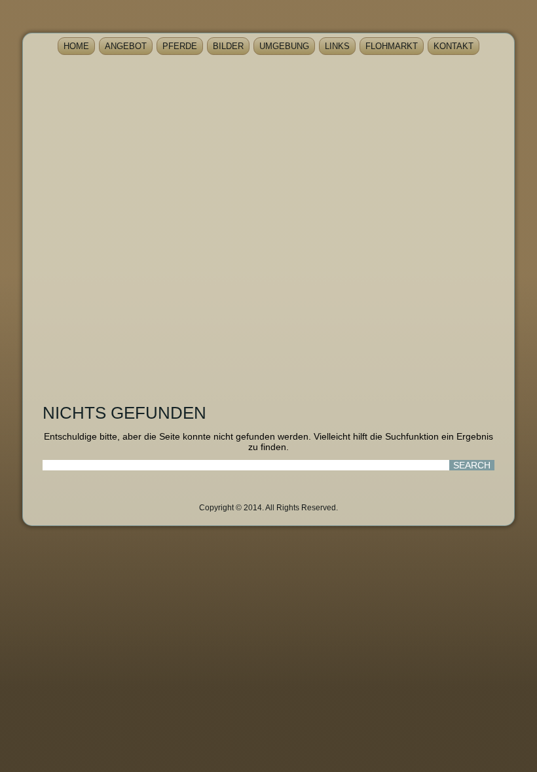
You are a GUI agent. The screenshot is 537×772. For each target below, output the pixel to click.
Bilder (228, 46)
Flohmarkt (391, 46)
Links (337, 46)
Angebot (126, 46)
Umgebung (284, 46)
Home (76, 46)
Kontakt (453, 46)
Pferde (179, 46)
